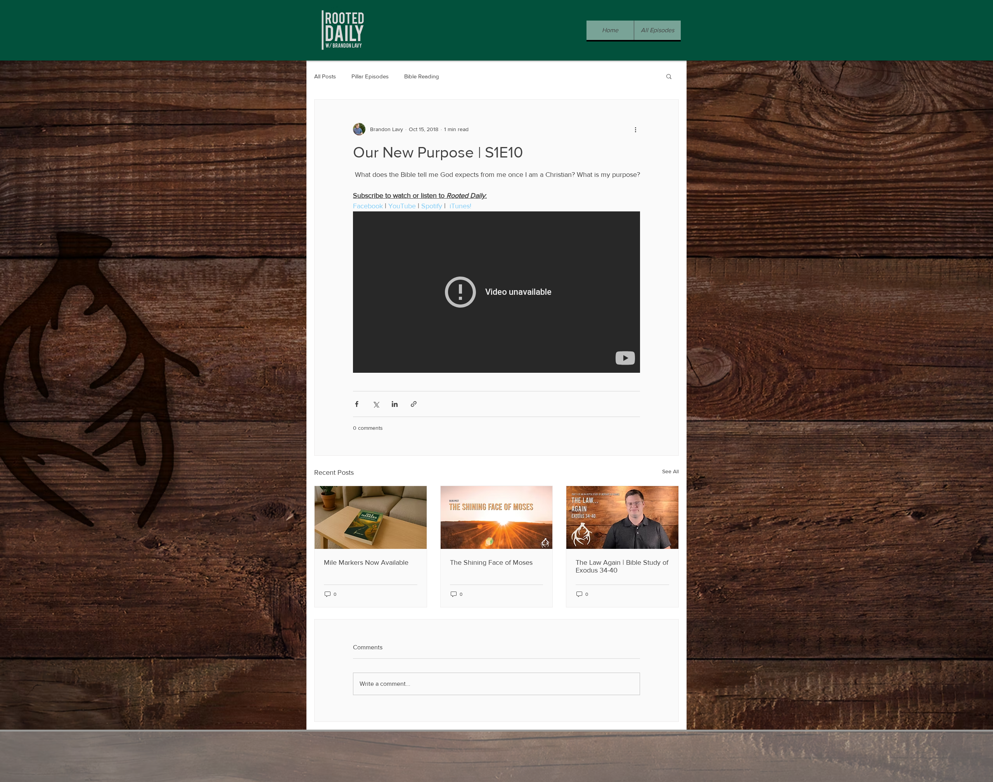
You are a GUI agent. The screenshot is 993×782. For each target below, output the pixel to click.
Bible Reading (421, 76)
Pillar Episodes (370, 76)
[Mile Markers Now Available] (371, 517)
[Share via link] (413, 404)
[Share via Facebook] (356, 404)
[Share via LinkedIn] (394, 404)
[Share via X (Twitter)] (375, 404)
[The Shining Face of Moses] (497, 517)
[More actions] (635, 129)
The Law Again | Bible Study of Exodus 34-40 (622, 566)
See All (670, 471)
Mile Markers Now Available (366, 562)
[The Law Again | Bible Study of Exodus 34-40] (622, 517)
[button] (669, 76)
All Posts (325, 76)
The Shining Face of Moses (491, 562)
